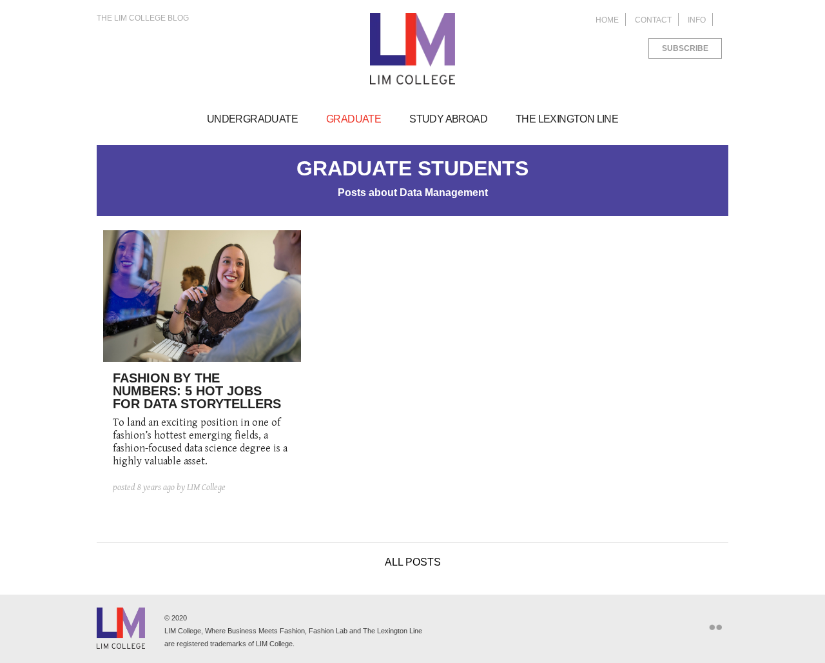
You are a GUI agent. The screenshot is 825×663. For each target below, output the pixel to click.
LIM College (412, 49)
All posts (413, 562)
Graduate (353, 119)
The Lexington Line (567, 119)
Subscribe (685, 48)
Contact (653, 20)
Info (697, 20)
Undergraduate (252, 119)
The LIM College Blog (143, 18)
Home (607, 20)
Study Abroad (448, 119)
